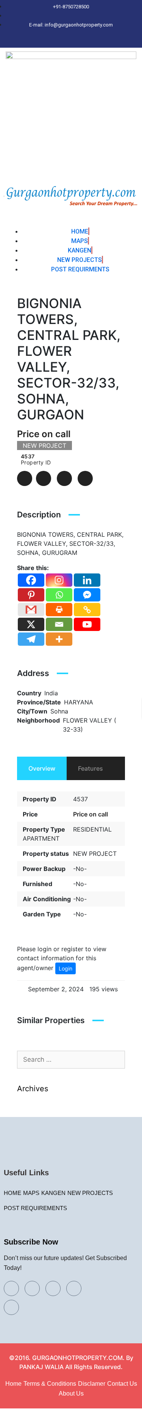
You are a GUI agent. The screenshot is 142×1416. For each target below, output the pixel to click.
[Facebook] (46, 40)
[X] (31, 624)
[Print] (59, 609)
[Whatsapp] (59, 594)
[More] (59, 639)
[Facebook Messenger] (87, 594)
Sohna (59, 711)
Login (65, 968)
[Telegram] (31, 639)
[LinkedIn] (73, 40)
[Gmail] (31, 609)
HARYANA (78, 702)
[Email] (59, 624)
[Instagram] (86, 40)
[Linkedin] (87, 580)
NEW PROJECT (95, 853)
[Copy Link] (87, 609)
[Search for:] (71, 1060)
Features (90, 768)
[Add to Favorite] (43, 478)
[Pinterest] (99, 40)
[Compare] (64, 478)
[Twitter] (60, 40)
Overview (41, 768)
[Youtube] (87, 624)
